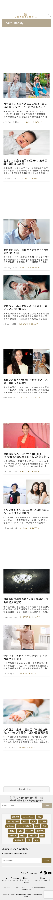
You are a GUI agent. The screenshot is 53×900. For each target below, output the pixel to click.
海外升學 (13, 835)
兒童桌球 (15, 817)
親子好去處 (19, 840)
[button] (3, 16)
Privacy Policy (19, 887)
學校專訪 (32, 835)
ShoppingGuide (13, 821)
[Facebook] (40, 872)
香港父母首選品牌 (24, 826)
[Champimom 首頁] (24, 15)
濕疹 (42, 835)
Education (26, 878)
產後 (37, 826)
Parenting (25, 880)
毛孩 (36, 840)
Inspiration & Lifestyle (10, 880)
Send (47, 805)
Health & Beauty (33, 122)
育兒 (33, 821)
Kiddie (26, 882)
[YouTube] (49, 872)
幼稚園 (12, 831)
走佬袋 (25, 821)
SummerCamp (28, 817)
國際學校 (40, 831)
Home (4, 878)
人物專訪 (10, 826)
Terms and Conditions (37, 887)
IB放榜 (22, 835)
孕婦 (20, 831)
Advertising (26, 889)
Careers (7, 887)
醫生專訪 (42, 821)
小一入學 (29, 831)
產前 (44, 826)
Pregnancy (15, 878)
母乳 (29, 840)
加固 (39, 817)
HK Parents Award (40, 880)
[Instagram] (45, 872)
